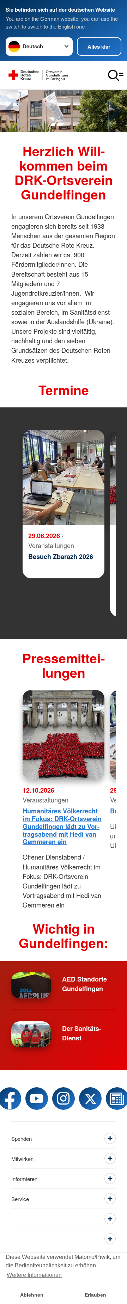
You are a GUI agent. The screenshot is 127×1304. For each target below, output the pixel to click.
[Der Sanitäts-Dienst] (31, 1034)
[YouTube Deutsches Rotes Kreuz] (36, 1098)
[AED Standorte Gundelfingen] (31, 985)
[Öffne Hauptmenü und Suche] (115, 75)
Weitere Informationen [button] (34, 1275)
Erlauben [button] (95, 1295)
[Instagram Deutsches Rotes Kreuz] (63, 1098)
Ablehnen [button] (31, 1295)
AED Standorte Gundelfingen (84, 983)
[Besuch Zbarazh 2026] (63, 477)
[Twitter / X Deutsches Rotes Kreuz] (90, 1098)
